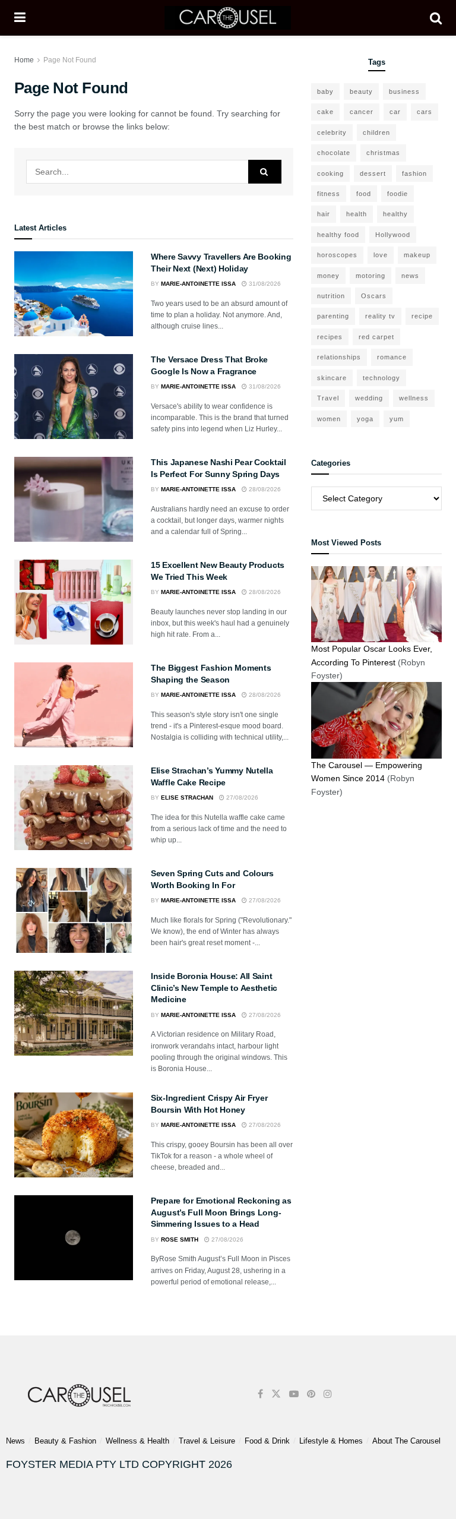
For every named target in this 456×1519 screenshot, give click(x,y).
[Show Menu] (20, 18)
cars (424, 111)
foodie (397, 193)
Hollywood (392, 234)
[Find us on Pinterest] (311, 1394)
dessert (373, 173)
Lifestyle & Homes (331, 1440)
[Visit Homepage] (227, 18)
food (363, 193)
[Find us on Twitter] (276, 1394)
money (328, 275)
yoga (365, 418)
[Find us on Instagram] (328, 1394)
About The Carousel (406, 1440)
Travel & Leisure (207, 1440)
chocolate (333, 152)
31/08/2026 (264, 283)
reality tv (380, 316)
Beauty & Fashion (65, 1440)
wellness (414, 398)
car (395, 111)
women (329, 418)
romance (392, 357)
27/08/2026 (241, 797)
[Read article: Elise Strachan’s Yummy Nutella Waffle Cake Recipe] (73, 807)
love (380, 254)
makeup (417, 254)
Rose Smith (179, 1239)
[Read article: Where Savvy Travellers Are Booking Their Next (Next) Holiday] (73, 293)
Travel (328, 398)
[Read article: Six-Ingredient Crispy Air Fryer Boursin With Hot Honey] (73, 1134)
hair (323, 213)
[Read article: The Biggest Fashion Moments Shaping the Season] (73, 704)
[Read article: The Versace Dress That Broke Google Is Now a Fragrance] (73, 396)
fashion (414, 173)
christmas (383, 152)
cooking (330, 173)
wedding (369, 398)
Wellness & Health (137, 1440)
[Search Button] (436, 17)
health (356, 213)
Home (24, 60)
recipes (330, 336)
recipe (422, 316)
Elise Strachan (187, 797)
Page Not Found (69, 60)
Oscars (374, 295)
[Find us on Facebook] (260, 1394)
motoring (370, 275)
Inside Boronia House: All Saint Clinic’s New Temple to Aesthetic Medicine (214, 987)
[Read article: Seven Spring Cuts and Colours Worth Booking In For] (73, 910)
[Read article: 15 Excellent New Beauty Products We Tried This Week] (73, 602)
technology (381, 377)
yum (397, 418)
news (410, 275)
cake (325, 111)
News (15, 1440)
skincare (332, 377)
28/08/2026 (264, 489)
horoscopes (337, 254)
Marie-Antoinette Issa (198, 283)
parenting (333, 316)
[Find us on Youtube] (294, 1394)
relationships (339, 357)
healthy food (338, 234)
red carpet (376, 336)
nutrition (331, 295)
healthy (395, 213)
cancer (361, 111)
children (376, 132)
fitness (328, 193)
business (404, 91)
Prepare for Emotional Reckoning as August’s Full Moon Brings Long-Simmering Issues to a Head (221, 1212)
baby (325, 91)
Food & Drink (267, 1440)
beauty (361, 91)
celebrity (332, 132)
